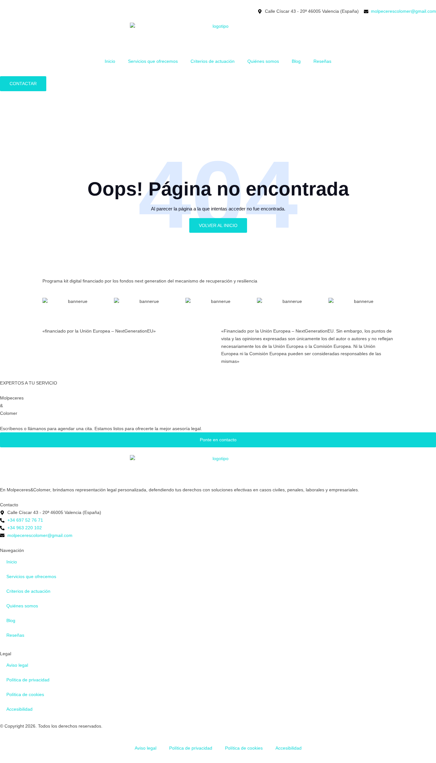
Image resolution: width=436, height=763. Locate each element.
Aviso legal (17, 665)
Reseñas (322, 61)
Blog (296, 61)
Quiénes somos (263, 61)
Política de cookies (25, 694)
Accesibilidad (19, 709)
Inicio (110, 61)
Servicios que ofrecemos (153, 61)
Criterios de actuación (213, 61)
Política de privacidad (27, 679)
